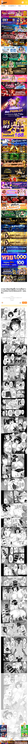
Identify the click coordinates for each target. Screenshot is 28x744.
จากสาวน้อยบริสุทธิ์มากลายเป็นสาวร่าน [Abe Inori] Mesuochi (12, 298)
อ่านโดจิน (3, 5)
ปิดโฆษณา (15, 739)
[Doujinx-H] (4, 2)
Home (12, 296)
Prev (23, 303)
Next (26, 303)
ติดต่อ (19, 5)
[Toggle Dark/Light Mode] (2, 303)
